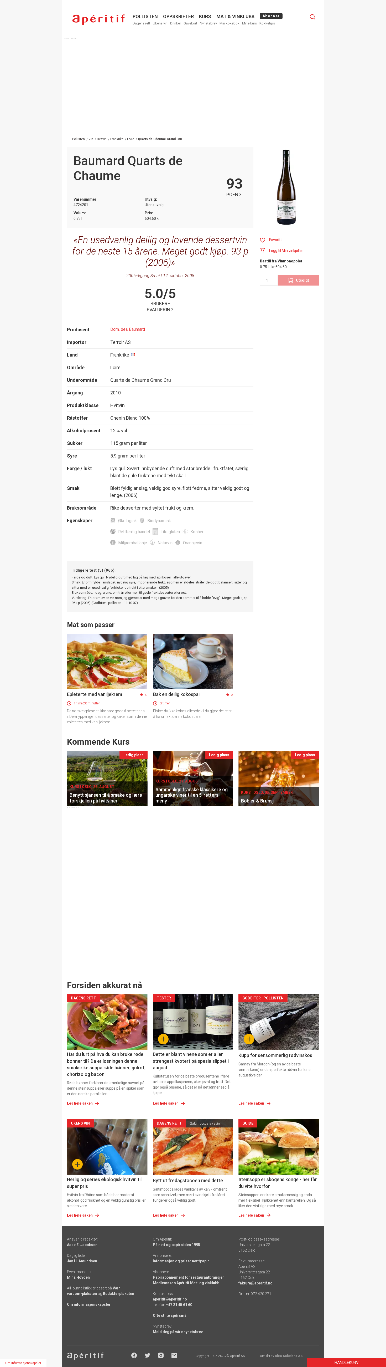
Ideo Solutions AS (288, 1356)
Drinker (175, 23)
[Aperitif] (98, 19)
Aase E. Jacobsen (82, 1245)
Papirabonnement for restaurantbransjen (189, 1277)
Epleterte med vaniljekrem (94, 694)
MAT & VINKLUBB (235, 16)
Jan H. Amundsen (82, 1261)
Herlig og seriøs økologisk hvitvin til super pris (104, 1183)
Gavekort (190, 23)
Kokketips (267, 23)
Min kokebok (229, 23)
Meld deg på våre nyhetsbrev (178, 1332)
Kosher (197, 531)
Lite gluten (170, 531)
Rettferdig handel (134, 531)
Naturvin (165, 542)
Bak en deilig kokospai (176, 694)
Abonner (271, 16)
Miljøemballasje (132, 542)
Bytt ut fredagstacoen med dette (188, 1180)
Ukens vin (160, 23)
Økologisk (127, 520)
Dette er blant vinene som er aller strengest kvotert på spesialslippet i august (191, 1060)
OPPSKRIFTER (178, 16)
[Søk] (312, 17)
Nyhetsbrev (208, 23)
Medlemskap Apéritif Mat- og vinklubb (186, 1283)
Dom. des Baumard (127, 329)
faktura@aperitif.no (255, 1283)
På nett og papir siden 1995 (176, 1245)
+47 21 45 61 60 (179, 1305)
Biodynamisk (159, 520)
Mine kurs (249, 23)
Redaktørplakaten (118, 1294)
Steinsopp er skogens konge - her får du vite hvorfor (277, 1183)
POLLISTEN (145, 16)
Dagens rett (141, 23)
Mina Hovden (78, 1277)
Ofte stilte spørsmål (170, 1315)
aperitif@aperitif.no (170, 1299)
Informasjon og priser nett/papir (181, 1261)
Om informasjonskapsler (89, 1304)
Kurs (205, 16)
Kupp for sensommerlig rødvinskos (275, 1055)
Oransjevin (192, 542)
